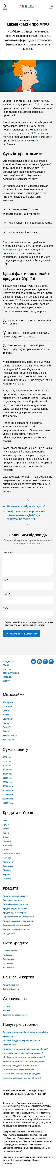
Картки (7, 669)
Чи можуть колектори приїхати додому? (23, 1052)
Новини (7, 677)
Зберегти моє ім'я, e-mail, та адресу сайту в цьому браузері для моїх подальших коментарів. (29, 623)
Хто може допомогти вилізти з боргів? (22, 1077)
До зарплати (9, 959)
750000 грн (8, 802)
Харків (6, 832)
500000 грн (8, 798)
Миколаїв (7, 845)
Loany (6, 723)
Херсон (6, 874)
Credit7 (6, 710)
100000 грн (8, 786)
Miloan (6, 714)
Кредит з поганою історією (16, 929)
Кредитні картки (11, 984)
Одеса (6, 836)
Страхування (11, 673)
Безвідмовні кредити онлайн (17, 924)
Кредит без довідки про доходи (18, 920)
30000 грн (7, 777)
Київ (5, 820)
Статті (6, 681)
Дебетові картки (11, 988)
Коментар (8, 552)
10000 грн (7, 769)
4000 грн (7, 757)
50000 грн (7, 782)
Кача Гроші (8, 739)
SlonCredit (8, 718)
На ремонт (8, 963)
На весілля (8, 967)
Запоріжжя (8, 865)
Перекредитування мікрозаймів (18, 916)
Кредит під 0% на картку (15, 912)
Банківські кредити (12, 899)
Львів (6, 849)
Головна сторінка (25, 19)
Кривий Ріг (8, 861)
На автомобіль (10, 950)
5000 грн (7, 761)
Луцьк (6, 824)
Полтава (7, 878)
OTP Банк (7, 706)
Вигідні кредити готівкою (15, 904)
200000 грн (8, 790)
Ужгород (7, 857)
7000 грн (7, 765)
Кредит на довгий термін (15, 908)
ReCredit (7, 731)
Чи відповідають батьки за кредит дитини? (24, 1061)
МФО (32, 133)
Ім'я (5, 580)
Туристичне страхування (15, 1014)
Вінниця (7, 870)
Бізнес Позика (10, 735)
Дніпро (6, 828)
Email (6, 594)
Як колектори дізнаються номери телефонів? (25, 1048)
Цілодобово (9, 933)
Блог (37, 19)
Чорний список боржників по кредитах (22, 1073)
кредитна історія (13, 249)
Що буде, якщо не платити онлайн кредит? (24, 1057)
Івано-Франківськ (11, 853)
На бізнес (7, 954)
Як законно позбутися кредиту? (18, 1069)
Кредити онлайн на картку (16, 895)
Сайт (5, 608)
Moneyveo (8, 702)
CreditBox (7, 727)
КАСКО (6, 1010)
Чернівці (7, 840)
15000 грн (7, 773)
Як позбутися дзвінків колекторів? (20, 1065)
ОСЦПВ (6, 1006)
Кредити (8, 661)
